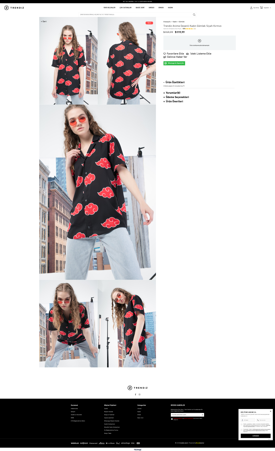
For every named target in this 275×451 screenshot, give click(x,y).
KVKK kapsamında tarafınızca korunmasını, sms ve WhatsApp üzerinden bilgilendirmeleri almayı (256, 430)
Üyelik (106, 408)
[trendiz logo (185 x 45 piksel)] (137, 387)
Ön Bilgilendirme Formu (111, 430)
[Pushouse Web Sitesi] (270, 439)
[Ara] (194, 15)
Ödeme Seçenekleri (177, 97)
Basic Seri (140, 418)
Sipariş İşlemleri (109, 418)
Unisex (139, 408)
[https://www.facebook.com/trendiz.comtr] (135, 394)
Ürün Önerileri (174, 101)
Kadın (139, 411)
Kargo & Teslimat (109, 414)
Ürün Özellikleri (175, 82)
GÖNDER (256, 436)
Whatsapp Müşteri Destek (111, 421)
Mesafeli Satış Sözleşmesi (112, 427)
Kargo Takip (107, 433)
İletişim (73, 411)
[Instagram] (140, 394)
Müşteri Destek (108, 411)
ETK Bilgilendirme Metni (78, 421)
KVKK (72, 418)
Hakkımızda (74, 408)
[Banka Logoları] (106, 443)
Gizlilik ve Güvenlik (76, 414)
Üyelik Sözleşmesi (109, 424)
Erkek (139, 414)
